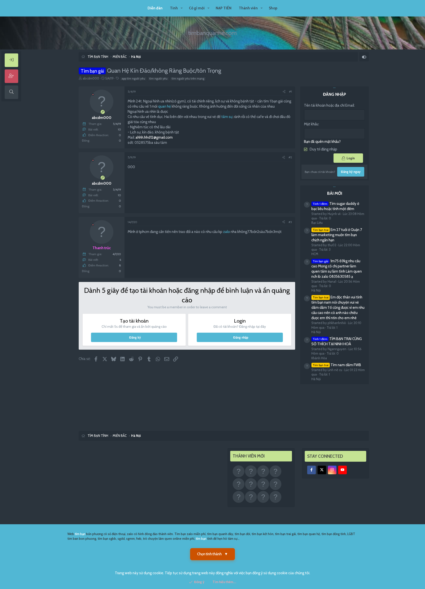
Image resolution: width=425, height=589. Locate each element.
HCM (314, 254)
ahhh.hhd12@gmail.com (154, 137)
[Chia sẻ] (284, 92)
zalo (226, 231)
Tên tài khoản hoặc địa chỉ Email (329, 105)
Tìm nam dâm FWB (337, 365)
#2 (290, 157)
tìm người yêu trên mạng (188, 78)
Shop (273, 8)
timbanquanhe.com (212, 32)
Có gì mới (197, 8)
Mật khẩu (311, 124)
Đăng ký (135, 337)
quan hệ (164, 106)
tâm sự (226, 117)
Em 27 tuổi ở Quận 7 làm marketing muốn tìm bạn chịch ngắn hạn (336, 235)
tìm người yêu (158, 78)
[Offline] (93, 94)
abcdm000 (91, 78)
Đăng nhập (240, 337)
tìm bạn (80, 534)
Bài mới (334, 193)
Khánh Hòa (319, 358)
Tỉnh (174, 8)
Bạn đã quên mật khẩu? (322, 141)
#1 (290, 91)
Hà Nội (316, 290)
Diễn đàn (155, 8)
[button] (181, 8)
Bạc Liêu (317, 223)
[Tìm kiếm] (11, 92)
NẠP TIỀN (223, 8)
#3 (290, 222)
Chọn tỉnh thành (212, 554)
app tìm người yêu (133, 78)
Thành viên (248, 8)
